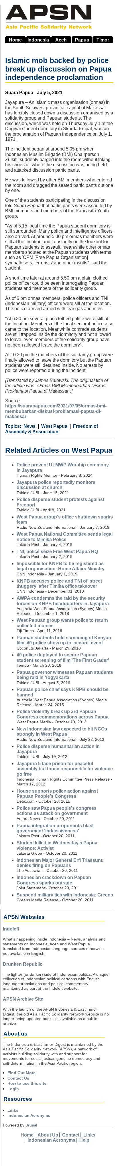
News (29, 426)
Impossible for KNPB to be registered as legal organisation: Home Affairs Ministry (61, 566)
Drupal (31, 1125)
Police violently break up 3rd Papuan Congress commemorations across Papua (63, 714)
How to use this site (26, 1083)
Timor (103, 39)
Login (13, 1088)
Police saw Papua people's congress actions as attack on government (57, 811)
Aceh (61, 39)
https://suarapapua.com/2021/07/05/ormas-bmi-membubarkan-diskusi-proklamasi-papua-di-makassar (56, 411)
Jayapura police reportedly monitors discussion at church (56, 485)
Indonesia (38, 39)
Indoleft (11, 929)
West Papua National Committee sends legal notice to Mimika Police (65, 537)
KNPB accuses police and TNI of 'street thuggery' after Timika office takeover (59, 584)
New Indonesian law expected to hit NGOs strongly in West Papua (62, 731)
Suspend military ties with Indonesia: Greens (65, 894)
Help (84, 1140)
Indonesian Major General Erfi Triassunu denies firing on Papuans (60, 863)
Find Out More (21, 1072)
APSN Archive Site (23, 999)
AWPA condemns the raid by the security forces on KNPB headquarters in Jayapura (63, 601)
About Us (48, 1135)
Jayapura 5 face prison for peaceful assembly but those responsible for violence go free (65, 769)
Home (15, 39)
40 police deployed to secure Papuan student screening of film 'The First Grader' (63, 657)
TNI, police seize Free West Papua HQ (57, 551)
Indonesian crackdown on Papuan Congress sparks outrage (54, 880)
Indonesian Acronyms (28, 1115)
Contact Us (18, 1078)
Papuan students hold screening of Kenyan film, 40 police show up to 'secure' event (64, 640)
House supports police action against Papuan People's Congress (57, 794)
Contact (70, 1135)
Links (12, 1110)
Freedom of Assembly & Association (51, 429)
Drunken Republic (22, 964)
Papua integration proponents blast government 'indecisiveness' (55, 828)
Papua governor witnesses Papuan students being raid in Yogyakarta (65, 675)
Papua (82, 39)
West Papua (54, 426)
